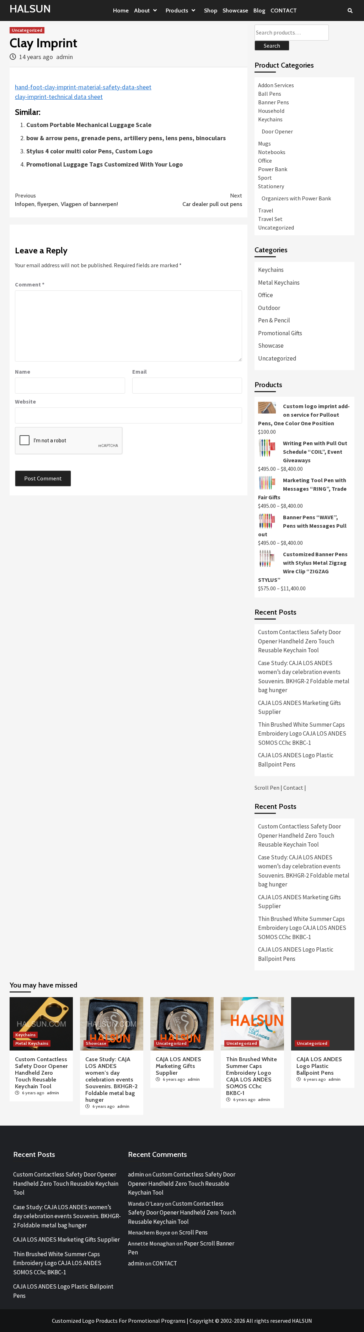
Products (177, 10)
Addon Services (276, 85)
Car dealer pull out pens (212, 199)
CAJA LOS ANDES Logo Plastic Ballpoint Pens (295, 759)
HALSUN (30, 8)
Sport (265, 177)
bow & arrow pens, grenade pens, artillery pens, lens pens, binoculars (126, 138)
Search (272, 45)
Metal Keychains (279, 282)
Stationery (271, 186)
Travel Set (270, 218)
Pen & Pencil (274, 320)
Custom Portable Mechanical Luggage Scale (88, 125)
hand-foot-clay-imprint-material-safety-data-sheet (83, 87)
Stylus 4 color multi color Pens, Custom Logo (89, 151)
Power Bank (272, 169)
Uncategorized (27, 30)
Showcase (235, 10)
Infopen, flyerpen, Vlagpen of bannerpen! (66, 199)
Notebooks (271, 152)
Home (121, 10)
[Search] (350, 10)
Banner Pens (273, 102)
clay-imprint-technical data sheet (59, 97)
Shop (210, 10)
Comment (29, 284)
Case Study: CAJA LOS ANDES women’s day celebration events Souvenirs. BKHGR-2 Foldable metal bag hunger (303, 676)
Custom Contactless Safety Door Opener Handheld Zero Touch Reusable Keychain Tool (299, 641)
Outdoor (269, 308)
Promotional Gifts (280, 333)
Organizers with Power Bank (296, 198)
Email (139, 371)
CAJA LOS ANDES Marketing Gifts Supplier (299, 707)
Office (265, 160)
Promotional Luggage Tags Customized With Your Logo (104, 164)
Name (22, 371)
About (142, 10)
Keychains (270, 119)
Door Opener (277, 131)
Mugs (264, 143)
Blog (259, 10)
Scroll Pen (267, 787)
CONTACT (284, 10)
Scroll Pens (193, 1232)
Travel (265, 210)
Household (271, 110)
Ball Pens (269, 93)
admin (64, 57)
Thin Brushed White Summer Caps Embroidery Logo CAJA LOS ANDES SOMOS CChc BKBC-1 (302, 734)
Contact (293, 787)
